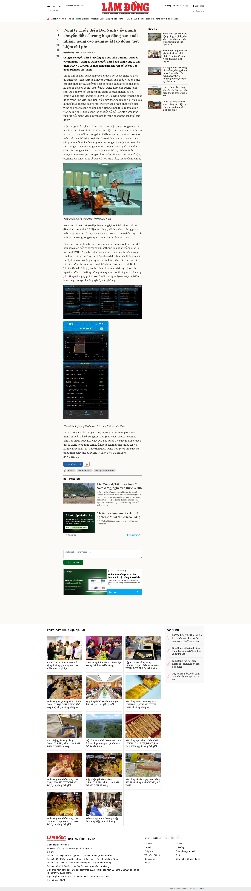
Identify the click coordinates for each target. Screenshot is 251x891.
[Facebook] (178, 837)
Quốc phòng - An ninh (108, 19)
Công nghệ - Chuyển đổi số (162, 19)
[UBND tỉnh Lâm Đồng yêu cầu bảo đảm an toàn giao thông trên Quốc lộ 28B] (154, 90)
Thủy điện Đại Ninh (84, 470)
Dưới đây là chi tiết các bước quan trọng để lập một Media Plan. (117, 522)
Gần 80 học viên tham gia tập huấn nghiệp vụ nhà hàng (102, 820)
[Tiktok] (166, 837)
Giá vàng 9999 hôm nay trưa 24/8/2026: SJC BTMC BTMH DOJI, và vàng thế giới (62, 821)
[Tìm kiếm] (60, 5)
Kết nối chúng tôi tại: (152, 838)
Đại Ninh (71, 470)
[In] (87, 464)
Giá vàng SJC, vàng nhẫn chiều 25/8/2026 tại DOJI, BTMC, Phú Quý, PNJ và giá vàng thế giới (142, 743)
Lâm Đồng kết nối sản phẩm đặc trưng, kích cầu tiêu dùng (103, 664)
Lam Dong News (198, 11)
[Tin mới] (54, 5)
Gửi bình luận (73, 562)
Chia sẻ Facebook (74, 464)
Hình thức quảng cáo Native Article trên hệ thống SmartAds (124, 576)
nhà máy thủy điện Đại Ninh (105, 470)
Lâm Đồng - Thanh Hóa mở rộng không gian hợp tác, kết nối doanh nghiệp (63, 665)
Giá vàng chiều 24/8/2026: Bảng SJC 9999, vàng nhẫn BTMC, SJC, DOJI (143, 782)
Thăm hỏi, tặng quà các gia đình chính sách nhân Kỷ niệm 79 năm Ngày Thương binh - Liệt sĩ (175, 56)
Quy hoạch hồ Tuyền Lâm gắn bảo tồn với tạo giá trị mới (102, 703)
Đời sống (85, 19)
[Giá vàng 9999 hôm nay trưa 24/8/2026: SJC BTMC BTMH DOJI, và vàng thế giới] (64, 804)
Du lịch (136, 19)
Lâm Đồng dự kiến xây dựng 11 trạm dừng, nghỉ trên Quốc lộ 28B (119, 486)
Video (176, 19)
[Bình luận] (58, 50)
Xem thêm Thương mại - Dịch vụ (66, 630)
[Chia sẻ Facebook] (58, 45)
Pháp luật (95, 19)
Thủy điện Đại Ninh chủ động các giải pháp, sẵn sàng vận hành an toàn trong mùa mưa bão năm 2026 (175, 39)
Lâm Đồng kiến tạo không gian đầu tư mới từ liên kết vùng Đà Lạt (186, 651)
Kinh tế (78, 19)
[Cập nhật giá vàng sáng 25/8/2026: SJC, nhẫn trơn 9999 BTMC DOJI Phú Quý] (104, 765)
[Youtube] (172, 837)
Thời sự (71, 19)
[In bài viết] (58, 56)
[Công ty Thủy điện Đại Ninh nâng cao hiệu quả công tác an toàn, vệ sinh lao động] (154, 105)
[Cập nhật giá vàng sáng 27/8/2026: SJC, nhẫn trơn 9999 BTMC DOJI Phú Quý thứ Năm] (143, 648)
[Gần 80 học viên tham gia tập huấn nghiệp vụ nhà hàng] (104, 804)
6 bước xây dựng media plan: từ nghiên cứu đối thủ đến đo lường (118, 515)
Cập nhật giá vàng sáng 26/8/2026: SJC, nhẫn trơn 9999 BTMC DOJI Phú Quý (63, 743)
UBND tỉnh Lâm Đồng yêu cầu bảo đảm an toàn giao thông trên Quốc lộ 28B (175, 91)
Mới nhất (54, 19)
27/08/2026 (74, 5)
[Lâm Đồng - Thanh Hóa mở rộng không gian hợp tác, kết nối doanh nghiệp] (64, 648)
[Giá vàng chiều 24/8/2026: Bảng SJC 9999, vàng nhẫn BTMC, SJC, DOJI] (143, 765)
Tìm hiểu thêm (133, 535)
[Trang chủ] (48, 19)
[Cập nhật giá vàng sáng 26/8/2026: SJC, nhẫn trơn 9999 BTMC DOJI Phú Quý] (64, 726)
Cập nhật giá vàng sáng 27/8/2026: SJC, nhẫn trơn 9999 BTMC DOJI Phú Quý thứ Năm (142, 665)
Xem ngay (113, 592)
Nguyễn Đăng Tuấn (71, 52)
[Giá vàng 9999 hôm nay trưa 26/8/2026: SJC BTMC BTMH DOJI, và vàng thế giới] (143, 687)
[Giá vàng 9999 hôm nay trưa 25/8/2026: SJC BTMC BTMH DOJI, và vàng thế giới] (64, 765)
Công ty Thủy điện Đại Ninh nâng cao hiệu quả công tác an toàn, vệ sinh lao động (175, 105)
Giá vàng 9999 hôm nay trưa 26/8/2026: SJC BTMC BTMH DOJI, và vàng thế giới (141, 704)
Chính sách (145, 19)
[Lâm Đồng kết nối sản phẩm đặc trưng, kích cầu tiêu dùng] (104, 648)
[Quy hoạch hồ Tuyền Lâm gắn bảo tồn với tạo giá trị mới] (104, 687)
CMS (183, 889)
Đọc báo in (54, 10)
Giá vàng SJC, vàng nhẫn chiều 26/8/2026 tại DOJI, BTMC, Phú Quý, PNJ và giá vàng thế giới (64, 704)
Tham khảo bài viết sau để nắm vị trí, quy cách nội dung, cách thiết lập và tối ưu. (124, 582)
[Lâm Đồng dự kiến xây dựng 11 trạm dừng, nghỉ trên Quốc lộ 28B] (79, 493)
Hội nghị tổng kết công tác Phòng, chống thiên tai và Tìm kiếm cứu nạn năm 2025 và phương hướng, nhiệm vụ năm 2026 (175, 74)
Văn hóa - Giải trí (125, 19)
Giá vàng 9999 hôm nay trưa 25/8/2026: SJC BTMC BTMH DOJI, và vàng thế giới (62, 782)
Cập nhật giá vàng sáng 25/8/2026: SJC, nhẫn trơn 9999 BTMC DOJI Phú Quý (102, 782)
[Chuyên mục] (48, 5)
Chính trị (62, 19)
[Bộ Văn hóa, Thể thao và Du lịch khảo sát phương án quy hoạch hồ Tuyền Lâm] (104, 726)
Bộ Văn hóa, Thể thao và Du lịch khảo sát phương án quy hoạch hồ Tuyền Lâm (103, 743)
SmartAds (72, 535)
